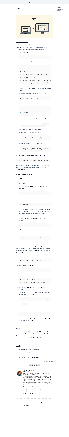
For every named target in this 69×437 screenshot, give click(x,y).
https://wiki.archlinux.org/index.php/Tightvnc (29, 349)
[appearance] (55, 1)
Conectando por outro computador (60, 10)
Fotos (41, 2)
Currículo (35, 2)
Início (20, 2)
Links (58, 13)
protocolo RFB (38, 44)
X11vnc (26, 47)
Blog (24, 2)
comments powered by (23, 405)
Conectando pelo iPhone (61, 12)
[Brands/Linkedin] (29, 393)
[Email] (34, 365)
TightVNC (18, 47)
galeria (28, 386)
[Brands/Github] (28, 393)
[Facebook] (32, 365)
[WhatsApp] (39, 365)
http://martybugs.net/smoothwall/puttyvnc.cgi (29, 357)
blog (26, 382)
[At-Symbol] (24, 393)
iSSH (21, 178)
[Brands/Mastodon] (26, 393)
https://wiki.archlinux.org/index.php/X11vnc (28, 352)
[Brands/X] (33, 393)
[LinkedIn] (37, 365)
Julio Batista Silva (5, 2)
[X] (30, 365)
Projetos (29, 2)
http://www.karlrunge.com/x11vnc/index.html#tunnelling (31, 354)
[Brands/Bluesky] (31, 393)
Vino (23, 47)
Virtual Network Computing (22, 42)
